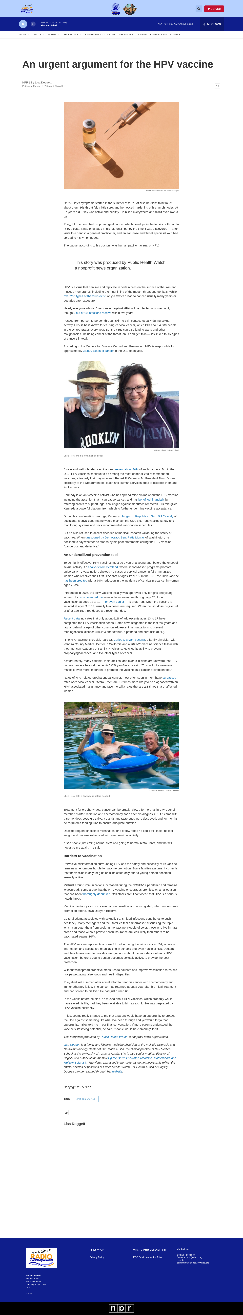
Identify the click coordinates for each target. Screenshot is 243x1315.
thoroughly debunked (96, 894)
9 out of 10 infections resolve (92, 313)
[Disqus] (121, 1193)
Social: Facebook (186, 1255)
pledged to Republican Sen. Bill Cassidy (147, 516)
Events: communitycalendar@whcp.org (193, 1261)
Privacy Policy (97, 1257)
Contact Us (158, 34)
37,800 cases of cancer (98, 350)
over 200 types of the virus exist (84, 296)
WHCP (37, 34)
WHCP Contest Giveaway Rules (149, 1250)
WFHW (52, 34)
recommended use (91, 597)
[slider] (38, 24)
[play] (23, 24)
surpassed (169, 677)
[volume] (33, 24)
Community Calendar (100, 34)
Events (175, 34)
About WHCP (96, 1250)
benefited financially (151, 499)
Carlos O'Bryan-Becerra (129, 639)
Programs (70, 34)
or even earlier (114, 601)
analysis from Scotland (103, 567)
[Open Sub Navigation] (29, 34)
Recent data (72, 618)
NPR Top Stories (85, 1099)
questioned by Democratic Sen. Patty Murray (114, 537)
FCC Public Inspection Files (147, 1257)
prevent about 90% (126, 469)
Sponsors (126, 34)
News (22, 34)
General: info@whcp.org (189, 1257)
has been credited (75, 580)
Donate (215, 8)
